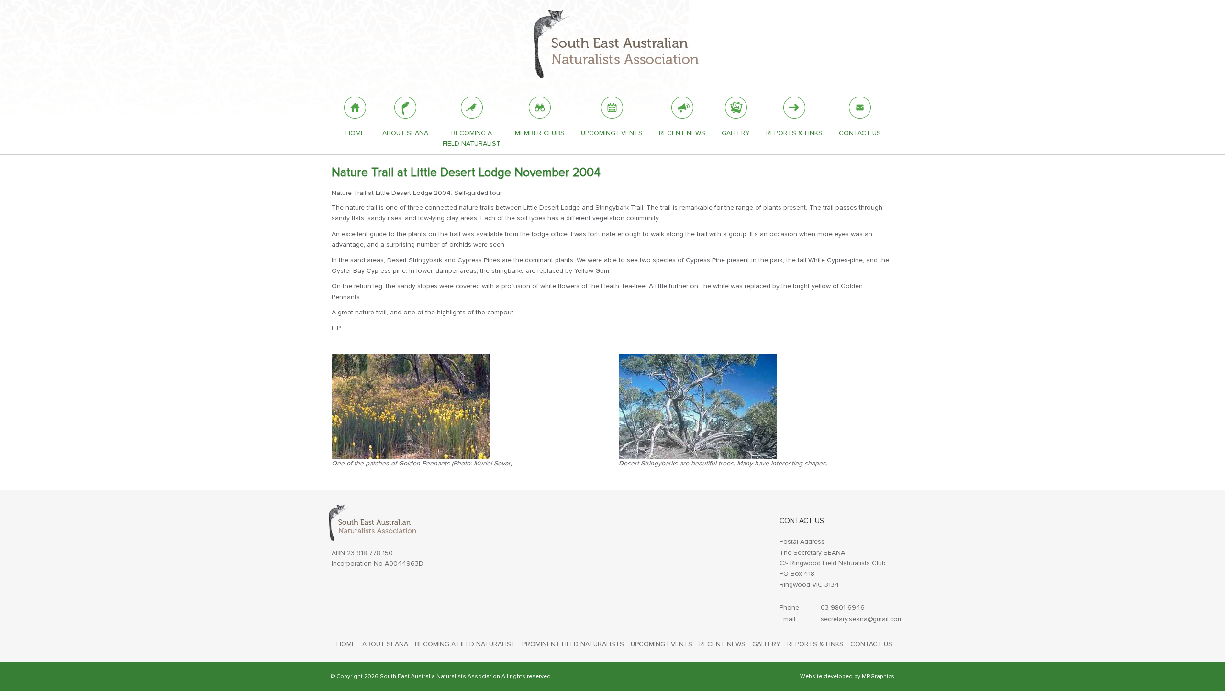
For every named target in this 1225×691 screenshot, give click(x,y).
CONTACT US (871, 644)
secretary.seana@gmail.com (862, 619)
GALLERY (766, 644)
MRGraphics (878, 676)
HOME (346, 644)
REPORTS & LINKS (815, 644)
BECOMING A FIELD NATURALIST (465, 644)
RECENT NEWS (722, 644)
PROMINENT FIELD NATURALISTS (573, 644)
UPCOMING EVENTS (661, 644)
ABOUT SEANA (385, 644)
